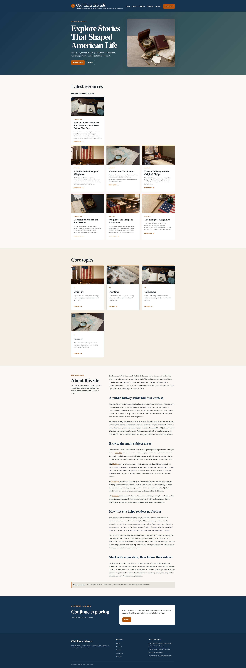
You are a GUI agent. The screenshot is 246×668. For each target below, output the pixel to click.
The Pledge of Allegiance (157, 219)
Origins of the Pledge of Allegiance (121, 221)
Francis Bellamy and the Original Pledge (156, 172)
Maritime (142, 6)
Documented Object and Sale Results (86, 221)
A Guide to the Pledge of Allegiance (86, 172)
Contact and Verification (121, 171)
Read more (77, 141)
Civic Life (134, 6)
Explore (90, 62)
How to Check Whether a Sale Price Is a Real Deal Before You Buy (86, 125)
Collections (150, 6)
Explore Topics (169, 6)
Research (158, 6)
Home (128, 6)
